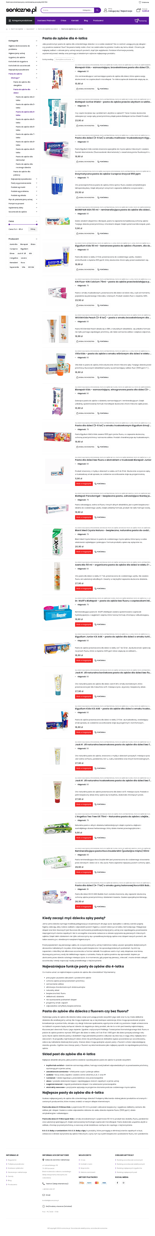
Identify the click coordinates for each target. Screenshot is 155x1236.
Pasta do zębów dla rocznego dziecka (24, 166)
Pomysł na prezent (16, 203)
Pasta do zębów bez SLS (126, 65)
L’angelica (14, 258)
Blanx (33, 244)
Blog (86, 20)
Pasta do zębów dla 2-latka (124, 135)
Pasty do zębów (15, 74)
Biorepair (24, 244)
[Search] (97, 10)
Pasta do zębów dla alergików (21, 84)
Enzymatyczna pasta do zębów (92, 171)
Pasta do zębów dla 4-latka (145, 243)
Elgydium (24, 249)
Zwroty (10, 1176)
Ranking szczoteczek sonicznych (130, 1160)
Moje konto (85, 1168)
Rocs (23, 262)
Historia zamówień (88, 1172)
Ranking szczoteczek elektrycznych (131, 1164)
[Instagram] (123, 1182)
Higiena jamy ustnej (17, 53)
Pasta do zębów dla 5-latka (25, 121)
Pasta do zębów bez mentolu (124, 493)
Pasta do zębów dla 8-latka (25, 143)
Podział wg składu (18, 195)
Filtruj (33, 229)
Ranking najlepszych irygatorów (129, 1168)
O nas (63, 20)
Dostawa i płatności (46, 20)
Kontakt (75, 20)
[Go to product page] (57, 79)
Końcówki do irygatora (18, 61)
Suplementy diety (16, 207)
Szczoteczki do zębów (18, 212)
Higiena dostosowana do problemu (19, 47)
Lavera (24, 258)
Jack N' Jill (21, 253)
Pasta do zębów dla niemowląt (24, 158)
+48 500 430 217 (48, 1189)
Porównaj (104, 89)
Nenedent (14, 262)
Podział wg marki (18, 187)
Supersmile (14, 267)
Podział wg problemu (20, 191)
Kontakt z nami (86, 1164)
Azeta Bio (13, 244)
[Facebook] (117, 1182)
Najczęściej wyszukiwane (90, 65)
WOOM (31, 267)
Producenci (98, 20)
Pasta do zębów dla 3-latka (143, 135)
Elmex (12, 253)
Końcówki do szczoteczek (19, 65)
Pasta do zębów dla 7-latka (25, 136)
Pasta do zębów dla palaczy (21, 173)
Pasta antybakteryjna (107, 99)
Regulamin (12, 1160)
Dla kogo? (78, 65)
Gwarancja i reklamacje (17, 1172)
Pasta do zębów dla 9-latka (25, 151)
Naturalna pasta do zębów (109, 315)
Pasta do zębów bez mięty (143, 493)
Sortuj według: (48, 59)
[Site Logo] (21, 10)
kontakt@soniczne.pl (50, 1200)
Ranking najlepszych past (127, 1172)
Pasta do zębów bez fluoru (109, 65)
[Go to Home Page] (7, 29)
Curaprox (14, 249)
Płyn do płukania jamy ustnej (20, 199)
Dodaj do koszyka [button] (86, 89)
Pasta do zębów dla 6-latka (25, 128)
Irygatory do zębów (17, 57)
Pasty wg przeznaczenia (21, 183)
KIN (30, 253)
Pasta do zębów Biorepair (142, 65)
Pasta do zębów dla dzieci (21, 91)
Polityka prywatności (16, 1164)
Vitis (23, 267)
